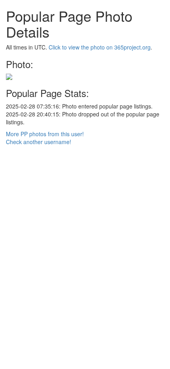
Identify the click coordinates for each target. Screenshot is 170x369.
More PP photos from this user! (45, 134)
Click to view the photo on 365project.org (100, 47)
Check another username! (38, 142)
